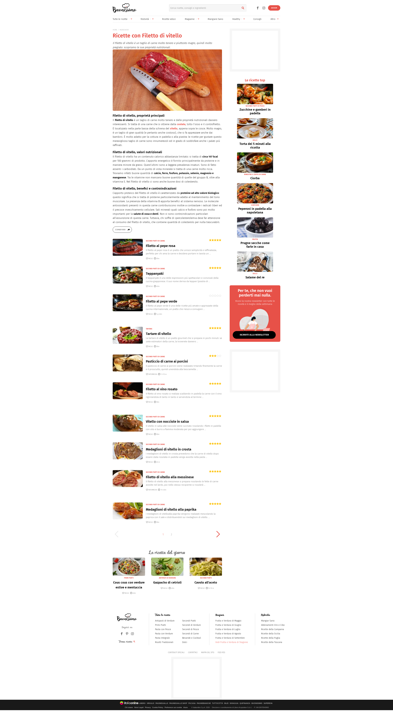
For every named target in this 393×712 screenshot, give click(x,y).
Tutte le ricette (120, 19)
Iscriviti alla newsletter (254, 334)
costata (181, 124)
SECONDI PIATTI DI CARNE (155, 241)
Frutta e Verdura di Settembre (230, 638)
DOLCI (255, 140)
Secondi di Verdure (191, 625)
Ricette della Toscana (271, 642)
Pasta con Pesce (163, 629)
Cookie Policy (157, 707)
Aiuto (185, 707)
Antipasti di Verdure (165, 620)
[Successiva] (218, 534)
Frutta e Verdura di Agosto (228, 633)
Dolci (184, 642)
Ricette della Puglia (270, 638)
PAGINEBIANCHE (204, 703)
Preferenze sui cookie (173, 707)
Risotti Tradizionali (164, 642)
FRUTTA (255, 239)
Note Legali (139, 707)
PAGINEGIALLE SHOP (178, 703)
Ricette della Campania (272, 629)
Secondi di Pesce (190, 629)
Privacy (148, 707)
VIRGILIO (150, 703)
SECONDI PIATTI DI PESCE (255, 106)
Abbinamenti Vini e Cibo (273, 625)
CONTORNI (255, 205)
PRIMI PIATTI (129, 578)
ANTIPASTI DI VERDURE (167, 578)
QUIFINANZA (245, 703)
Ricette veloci (169, 19)
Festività (145, 19)
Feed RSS (221, 652)
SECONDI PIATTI (206, 578)
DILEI (226, 703)
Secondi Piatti (189, 620)
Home (115, 30)
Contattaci (193, 652)
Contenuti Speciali (176, 652)
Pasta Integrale (162, 638)
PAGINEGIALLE (162, 703)
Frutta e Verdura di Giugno (228, 625)
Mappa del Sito (207, 652)
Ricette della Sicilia (270, 633)
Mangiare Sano (215, 19)
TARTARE (149, 329)
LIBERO (142, 703)
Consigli (257, 19)
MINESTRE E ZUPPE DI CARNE (255, 174)
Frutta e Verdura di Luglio (227, 629)
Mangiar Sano (267, 620)
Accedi (274, 8)
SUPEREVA (268, 703)
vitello (173, 128)
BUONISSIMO (256, 703)
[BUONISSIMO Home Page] (124, 8)
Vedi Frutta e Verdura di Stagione (231, 642)
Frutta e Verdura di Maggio (228, 620)
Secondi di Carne (190, 633)
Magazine (190, 19)
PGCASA (192, 703)
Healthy (236, 19)
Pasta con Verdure (164, 633)
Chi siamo (129, 707)
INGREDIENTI (124, 30)
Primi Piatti (160, 625)
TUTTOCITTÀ (217, 703)
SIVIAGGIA (234, 703)
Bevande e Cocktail (191, 638)
